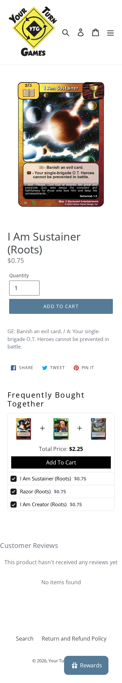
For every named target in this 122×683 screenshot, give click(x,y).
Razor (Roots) (35, 491)
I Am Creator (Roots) (43, 504)
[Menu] (110, 32)
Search (25, 638)
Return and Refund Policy (74, 638)
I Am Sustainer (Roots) (45, 478)
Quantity (19, 275)
